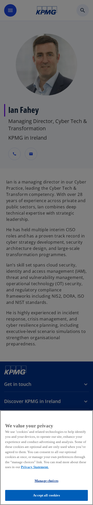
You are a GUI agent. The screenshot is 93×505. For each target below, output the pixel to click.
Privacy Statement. (35, 467)
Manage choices (46, 481)
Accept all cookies (46, 495)
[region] (46, 457)
